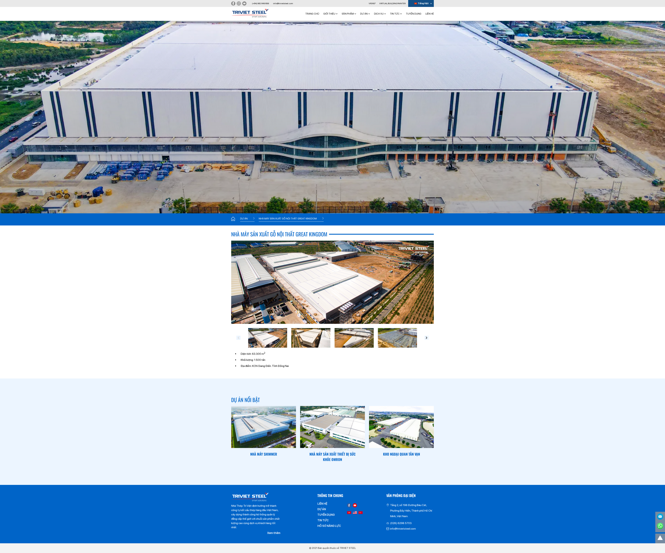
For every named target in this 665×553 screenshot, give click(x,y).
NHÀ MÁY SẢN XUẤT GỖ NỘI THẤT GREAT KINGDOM (288, 218)
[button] (238, 338)
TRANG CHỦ (312, 13)
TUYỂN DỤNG (413, 13)
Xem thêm (273, 533)
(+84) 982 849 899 (260, 3)
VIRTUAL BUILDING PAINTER (392, 3)
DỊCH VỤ (379, 13)
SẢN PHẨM (348, 13)
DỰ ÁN (364, 13)
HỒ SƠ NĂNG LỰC (329, 526)
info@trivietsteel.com (283, 3)
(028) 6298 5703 (401, 523)
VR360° (372, 3)
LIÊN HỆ (429, 13)
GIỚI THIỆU (329, 13)
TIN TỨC (395, 13)
